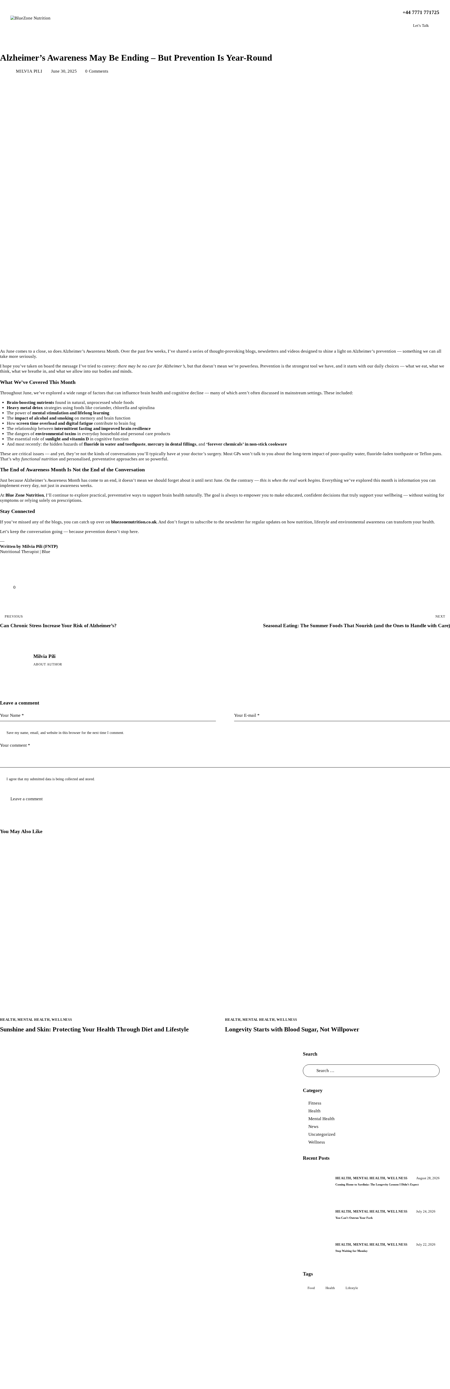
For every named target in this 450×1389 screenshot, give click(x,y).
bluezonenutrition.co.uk (134, 521)
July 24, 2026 (425, 1211)
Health (11, 43)
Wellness (74, 43)
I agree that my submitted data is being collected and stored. (51, 779)
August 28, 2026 (428, 1178)
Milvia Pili (44, 656)
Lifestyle (352, 1288)
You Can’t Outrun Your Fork (354, 1217)
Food (311, 1288)
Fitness (314, 1103)
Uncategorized (321, 1134)
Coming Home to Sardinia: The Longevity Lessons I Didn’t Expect (377, 1184)
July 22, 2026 (425, 1244)
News (313, 1126)
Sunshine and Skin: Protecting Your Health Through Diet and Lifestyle (94, 1029)
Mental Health (41, 43)
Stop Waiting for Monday (351, 1250)
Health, (344, 1178)
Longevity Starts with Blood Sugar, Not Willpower (292, 1029)
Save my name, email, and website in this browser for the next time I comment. (65, 733)
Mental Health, (370, 1178)
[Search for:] (371, 1070)
